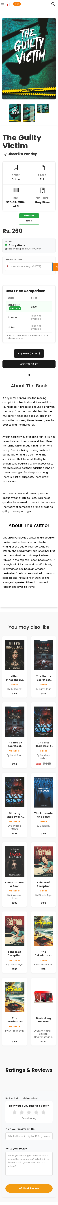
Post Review (31, 1188)
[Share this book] (29, 375)
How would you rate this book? (29, 1106)
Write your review (16, 1148)
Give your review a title (19, 1129)
